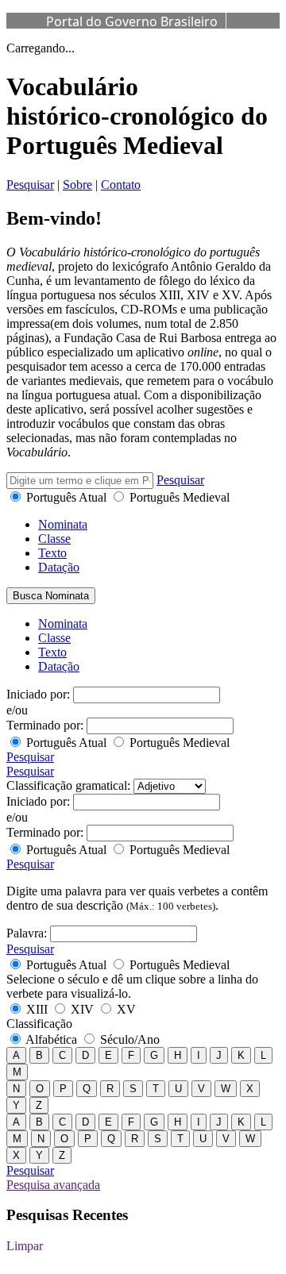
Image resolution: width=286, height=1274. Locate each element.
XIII (37, 1009)
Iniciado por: (38, 694)
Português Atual (66, 497)
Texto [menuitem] (52, 652)
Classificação (39, 1023)
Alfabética (51, 1039)
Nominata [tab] (62, 524)
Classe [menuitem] (54, 638)
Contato (121, 184)
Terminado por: (44, 725)
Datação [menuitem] (58, 666)
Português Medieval (178, 497)
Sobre (77, 184)
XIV (82, 1009)
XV (125, 1009)
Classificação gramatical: (68, 785)
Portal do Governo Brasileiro (132, 21)
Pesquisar (30, 184)
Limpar (24, 1246)
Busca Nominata (51, 596)
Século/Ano (128, 1039)
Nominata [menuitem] (62, 623)
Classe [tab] (54, 538)
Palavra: (26, 933)
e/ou (17, 710)
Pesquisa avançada (53, 1184)
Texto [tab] (52, 553)
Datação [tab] (58, 567)
